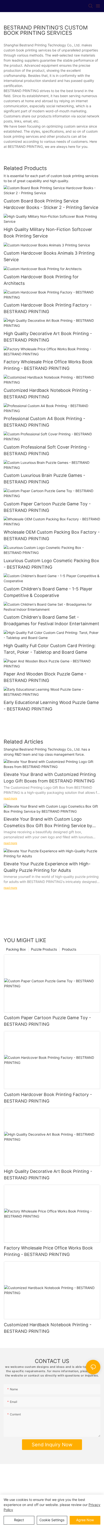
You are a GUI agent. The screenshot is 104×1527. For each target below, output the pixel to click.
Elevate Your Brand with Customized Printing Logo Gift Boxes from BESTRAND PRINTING (50, 777)
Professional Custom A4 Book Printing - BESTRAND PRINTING (44, 422)
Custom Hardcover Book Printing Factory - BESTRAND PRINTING (48, 308)
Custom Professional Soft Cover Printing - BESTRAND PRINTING (47, 450)
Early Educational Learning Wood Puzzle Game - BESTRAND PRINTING (51, 705)
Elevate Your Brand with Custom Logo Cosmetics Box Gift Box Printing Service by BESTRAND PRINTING (48, 823)
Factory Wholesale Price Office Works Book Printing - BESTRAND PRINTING (48, 365)
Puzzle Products (44, 949)
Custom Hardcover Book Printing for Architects (41, 280)
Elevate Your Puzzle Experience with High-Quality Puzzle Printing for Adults (47, 867)
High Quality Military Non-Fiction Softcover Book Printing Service (48, 232)
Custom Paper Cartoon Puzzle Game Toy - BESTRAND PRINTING (47, 507)
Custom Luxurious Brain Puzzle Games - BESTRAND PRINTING (44, 478)
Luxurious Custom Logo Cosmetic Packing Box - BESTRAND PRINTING (51, 564)
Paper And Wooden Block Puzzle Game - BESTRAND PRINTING (45, 677)
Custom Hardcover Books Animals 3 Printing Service (49, 256)
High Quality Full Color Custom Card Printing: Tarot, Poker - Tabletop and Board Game (50, 649)
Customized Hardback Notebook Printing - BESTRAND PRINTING (47, 393)
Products (69, 949)
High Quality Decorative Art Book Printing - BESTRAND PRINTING (48, 337)
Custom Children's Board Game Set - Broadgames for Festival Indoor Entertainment (51, 620)
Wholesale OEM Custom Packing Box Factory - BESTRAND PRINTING (52, 535)
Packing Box (16, 949)
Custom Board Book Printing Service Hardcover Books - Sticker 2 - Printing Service (51, 204)
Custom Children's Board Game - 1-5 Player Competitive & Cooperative (48, 592)
